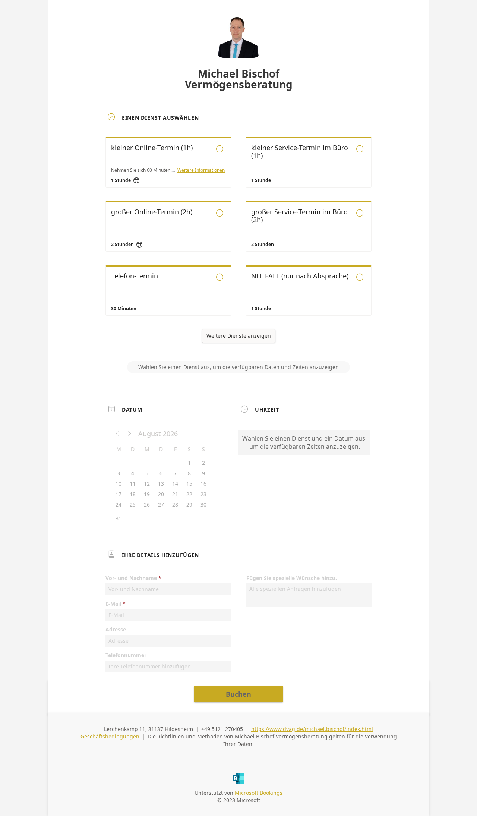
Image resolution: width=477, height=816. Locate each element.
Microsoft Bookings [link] (258, 792)
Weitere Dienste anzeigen (238, 335)
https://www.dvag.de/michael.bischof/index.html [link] (312, 728)
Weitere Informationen (201, 170)
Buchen (238, 694)
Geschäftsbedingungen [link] (109, 736)
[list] (238, 233)
